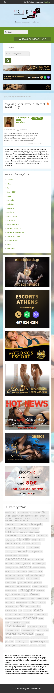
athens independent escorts (17, 528)
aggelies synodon (23, 512)
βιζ (6, 642)
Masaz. (34, 594)
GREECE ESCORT (32, 579)
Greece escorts (10, 583)
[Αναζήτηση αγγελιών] (8, 60)
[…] (36, 140)
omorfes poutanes (27, 598)
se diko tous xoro (11, 606)
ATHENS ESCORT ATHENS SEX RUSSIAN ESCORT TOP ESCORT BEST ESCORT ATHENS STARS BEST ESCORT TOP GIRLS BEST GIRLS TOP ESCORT (26, 518)
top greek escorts (41, 614)
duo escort (26, 544)
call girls (23, 539)
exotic (40, 571)
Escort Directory (35, 559)
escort (22, 551)
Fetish (9, 184)
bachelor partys (42, 535)
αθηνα (8, 638)
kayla (7, 595)
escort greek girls (38, 563)
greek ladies (9, 586)
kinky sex (25, 595)
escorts (25, 567)
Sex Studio (10, 200)
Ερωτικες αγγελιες (15, 626)
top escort (18, 614)
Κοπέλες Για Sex (12, 240)
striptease (27, 610)
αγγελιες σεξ (40, 634)
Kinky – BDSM (11, 192)
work (7, 622)
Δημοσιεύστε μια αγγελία (32, 39)
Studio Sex (10, 204)
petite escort (9, 602)
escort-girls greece (11, 555)
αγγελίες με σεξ (42, 630)
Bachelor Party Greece (26, 535)
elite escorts (9, 547)
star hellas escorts (11, 610)
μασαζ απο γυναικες (16, 645)
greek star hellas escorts (40, 586)
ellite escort (20, 547)
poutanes (33, 602)
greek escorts (25, 582)
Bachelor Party (10, 535)
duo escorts (36, 544)
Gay (8, 188)
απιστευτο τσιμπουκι (39, 638)
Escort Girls (10, 180)
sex (22, 606)
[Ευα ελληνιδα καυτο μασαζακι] (9, 127)
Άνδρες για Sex (12, 216)
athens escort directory (16, 524)
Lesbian (9, 196)
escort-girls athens (35, 552)
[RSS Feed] (5, 2)
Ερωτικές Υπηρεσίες (13, 236)
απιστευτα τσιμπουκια (21, 638)
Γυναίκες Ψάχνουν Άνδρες (15, 232)
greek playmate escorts (23, 586)
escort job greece (11, 568)
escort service (10, 571)
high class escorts (11, 590)
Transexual (10, 208)
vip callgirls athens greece (13, 618)
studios (38, 610)
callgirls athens (12, 543)
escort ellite (9, 563)
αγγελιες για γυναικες (19, 633)
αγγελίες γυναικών (28, 630)
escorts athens (39, 568)
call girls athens (38, 540)
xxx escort (25, 622)
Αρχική (5, 96)
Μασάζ (9, 244)
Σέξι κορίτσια (42, 626)
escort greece (23, 563)
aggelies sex (10, 512)
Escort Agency (23, 555)
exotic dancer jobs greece (34, 575)
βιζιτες (11, 642)
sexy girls (35, 606)
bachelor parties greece (29, 532)
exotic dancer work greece (14, 579)
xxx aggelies (15, 622)
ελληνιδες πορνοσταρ (22, 642)
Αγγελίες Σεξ (11, 212)
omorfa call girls (11, 598)
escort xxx (32, 571)
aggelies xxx (35, 512)
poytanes (42, 602)
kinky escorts (15, 595)
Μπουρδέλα (11, 248)
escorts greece (22, 571)
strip (20, 610)
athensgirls (35, 524)
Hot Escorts (40, 590)
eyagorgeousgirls (9, 129)
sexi (27, 606)
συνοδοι (42, 646)
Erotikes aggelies (32, 547)
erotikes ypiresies (10, 552)
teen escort (9, 614)
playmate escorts (21, 602)
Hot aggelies (26, 590)
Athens (45, 512)
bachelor (35, 528)
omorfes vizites (42, 598)
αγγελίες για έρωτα (12, 630)
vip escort (30, 618)
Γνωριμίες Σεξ (11, 220)
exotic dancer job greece (14, 575)
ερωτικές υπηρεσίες (39, 641)
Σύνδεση (47, 2)
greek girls (38, 583)
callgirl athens (10, 540)
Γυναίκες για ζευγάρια (14, 228)
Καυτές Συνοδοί (32, 626)
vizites (41, 619)
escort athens (15, 559)
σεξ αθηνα (33, 646)
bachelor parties (11, 532)
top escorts (28, 614)
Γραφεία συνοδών (13, 224)
